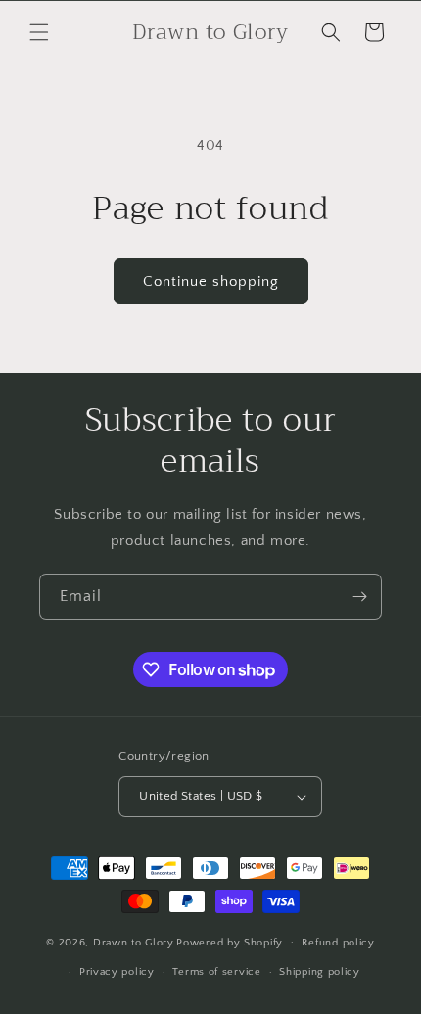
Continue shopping (211, 281)
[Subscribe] (359, 597)
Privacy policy (117, 972)
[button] (39, 32)
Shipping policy (319, 972)
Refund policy (338, 942)
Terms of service (216, 972)
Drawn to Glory (133, 941)
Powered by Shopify (229, 941)
